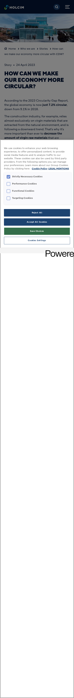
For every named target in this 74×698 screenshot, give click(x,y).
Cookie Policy (39, 168)
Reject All (37, 212)
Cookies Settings (37, 240)
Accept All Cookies (37, 222)
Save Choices (37, 231)
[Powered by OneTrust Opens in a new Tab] (58, 251)
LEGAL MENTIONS (58, 168)
